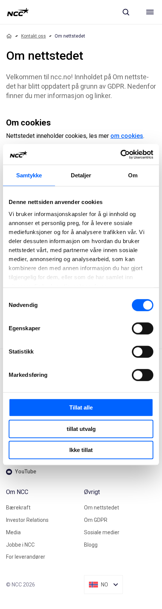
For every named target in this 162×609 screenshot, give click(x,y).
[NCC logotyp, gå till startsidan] (18, 12)
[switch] (142, 328)
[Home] (9, 36)
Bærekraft (18, 508)
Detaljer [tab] (81, 175)
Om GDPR (95, 520)
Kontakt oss (33, 36)
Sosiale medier (101, 532)
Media (13, 532)
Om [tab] (133, 175)
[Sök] (126, 12)
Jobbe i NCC (20, 545)
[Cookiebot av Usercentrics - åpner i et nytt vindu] (120, 154)
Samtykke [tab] (29, 175)
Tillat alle (81, 407)
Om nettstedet (101, 508)
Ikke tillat (81, 450)
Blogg (91, 545)
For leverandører (25, 557)
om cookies (126, 135)
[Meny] (150, 12)
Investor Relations (27, 520)
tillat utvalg (81, 429)
